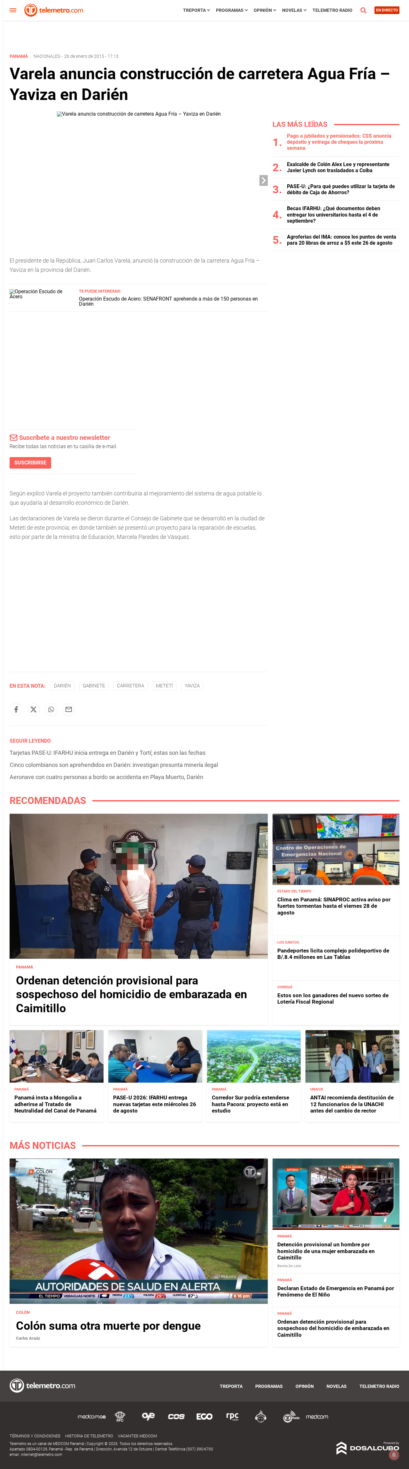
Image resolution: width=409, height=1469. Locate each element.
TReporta (194, 10)
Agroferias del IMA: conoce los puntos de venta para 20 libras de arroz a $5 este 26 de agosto (341, 240)
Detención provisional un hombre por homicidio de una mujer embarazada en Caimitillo (326, 1251)
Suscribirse (30, 463)
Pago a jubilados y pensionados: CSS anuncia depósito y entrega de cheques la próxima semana (339, 142)
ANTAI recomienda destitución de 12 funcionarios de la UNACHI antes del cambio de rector (352, 1104)
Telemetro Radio (332, 10)
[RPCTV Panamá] (120, 1422)
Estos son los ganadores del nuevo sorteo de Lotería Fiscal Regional (333, 998)
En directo (387, 10)
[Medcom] (317, 1422)
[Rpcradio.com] (233, 1422)
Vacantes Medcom (137, 1436)
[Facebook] (16, 709)
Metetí (164, 686)
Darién (62, 686)
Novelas (292, 10)
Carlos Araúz (28, 1338)
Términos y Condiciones (35, 1436)
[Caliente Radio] (261, 1422)
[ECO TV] (204, 1422)
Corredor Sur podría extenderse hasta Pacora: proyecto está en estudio (250, 1104)
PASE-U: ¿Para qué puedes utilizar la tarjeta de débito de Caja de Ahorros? (341, 189)
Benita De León (289, 1266)
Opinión (263, 10)
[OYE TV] (148, 1422)
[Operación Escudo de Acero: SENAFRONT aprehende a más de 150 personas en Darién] (42, 297)
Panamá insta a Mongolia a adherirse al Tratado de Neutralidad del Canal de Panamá (55, 1104)
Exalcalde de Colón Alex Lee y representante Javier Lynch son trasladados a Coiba (338, 167)
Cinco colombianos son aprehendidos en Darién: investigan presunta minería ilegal (114, 764)
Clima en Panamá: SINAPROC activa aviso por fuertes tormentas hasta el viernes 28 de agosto (333, 906)
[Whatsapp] (51, 709)
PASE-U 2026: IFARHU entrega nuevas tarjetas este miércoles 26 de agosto (154, 1104)
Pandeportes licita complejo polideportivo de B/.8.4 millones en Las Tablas (333, 954)
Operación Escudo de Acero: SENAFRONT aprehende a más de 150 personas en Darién (168, 301)
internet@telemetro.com (41, 1454)
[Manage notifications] (394, 1455)
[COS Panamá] (176, 1422)
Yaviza (192, 686)
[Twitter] (33, 709)
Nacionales (47, 56)
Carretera (130, 686)
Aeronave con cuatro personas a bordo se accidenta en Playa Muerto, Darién (106, 777)
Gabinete (94, 686)
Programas (229, 10)
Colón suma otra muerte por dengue (108, 1326)
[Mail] (69, 709)
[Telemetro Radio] (289, 1422)
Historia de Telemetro (89, 1436)
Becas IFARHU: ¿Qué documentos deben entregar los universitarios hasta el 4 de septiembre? (333, 214)
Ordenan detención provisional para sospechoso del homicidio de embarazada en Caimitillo (131, 994)
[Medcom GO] (92, 1422)
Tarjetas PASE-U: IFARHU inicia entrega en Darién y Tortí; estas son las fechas (107, 752)
